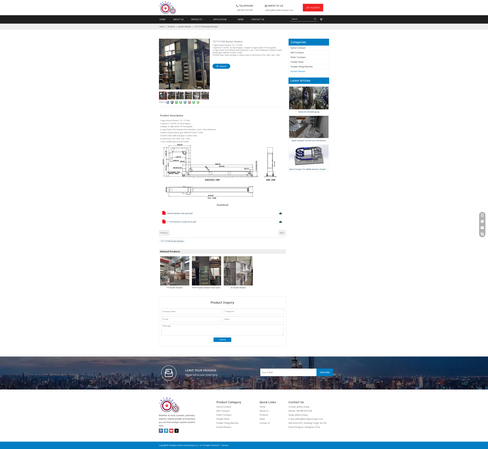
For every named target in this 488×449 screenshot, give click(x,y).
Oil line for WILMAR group (308, 112)
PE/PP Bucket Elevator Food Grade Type (206, 287)
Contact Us (265, 423)
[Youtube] (171, 431)
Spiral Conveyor (298, 47)
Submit (222, 339)
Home (262, 406)
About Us (264, 410)
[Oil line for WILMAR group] (309, 98)
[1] (169, 404)
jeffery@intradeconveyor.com (279, 10)
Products (264, 414)
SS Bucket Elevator (238, 287)
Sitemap (225, 445)
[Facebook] (161, 431)
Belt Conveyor (297, 52)
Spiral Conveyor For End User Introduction (309, 140)
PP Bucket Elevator (175, 287)
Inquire (222, 66)
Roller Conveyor (298, 57)
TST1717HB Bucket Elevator (172, 241)
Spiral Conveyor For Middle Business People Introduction (309, 169)
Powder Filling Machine (302, 66)
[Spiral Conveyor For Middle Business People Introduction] (309, 156)
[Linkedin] (166, 431)
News (262, 419)
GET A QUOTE (313, 7)
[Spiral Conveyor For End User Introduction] (309, 127)
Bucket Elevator (298, 71)
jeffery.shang (301, 414)
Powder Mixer (297, 62)
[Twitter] (176, 431)
